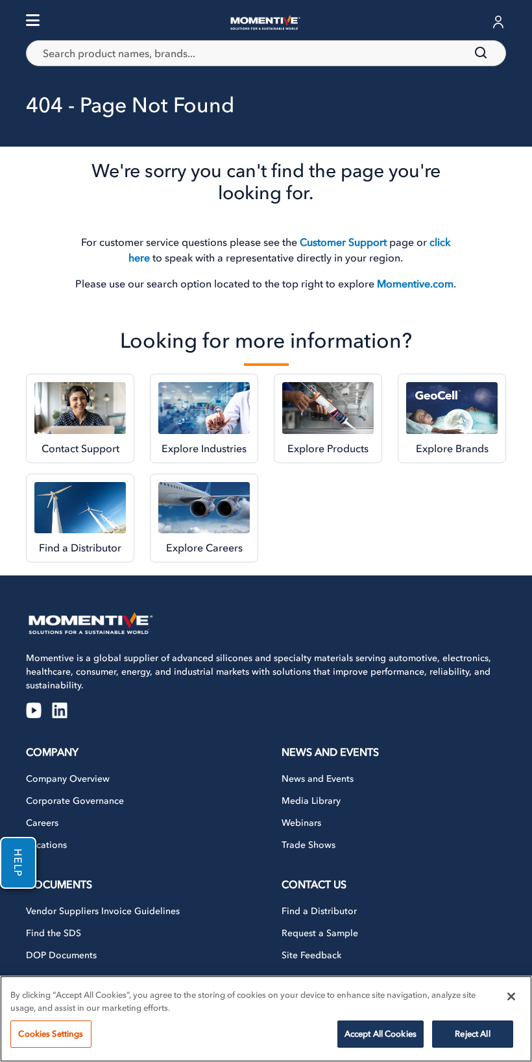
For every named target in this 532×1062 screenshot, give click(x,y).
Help (18, 863)
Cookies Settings (50, 1034)
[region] (266, 1019)
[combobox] (266, 53)
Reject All (472, 1034)
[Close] (511, 996)
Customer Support (343, 241)
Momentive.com (415, 283)
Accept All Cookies (381, 1034)
